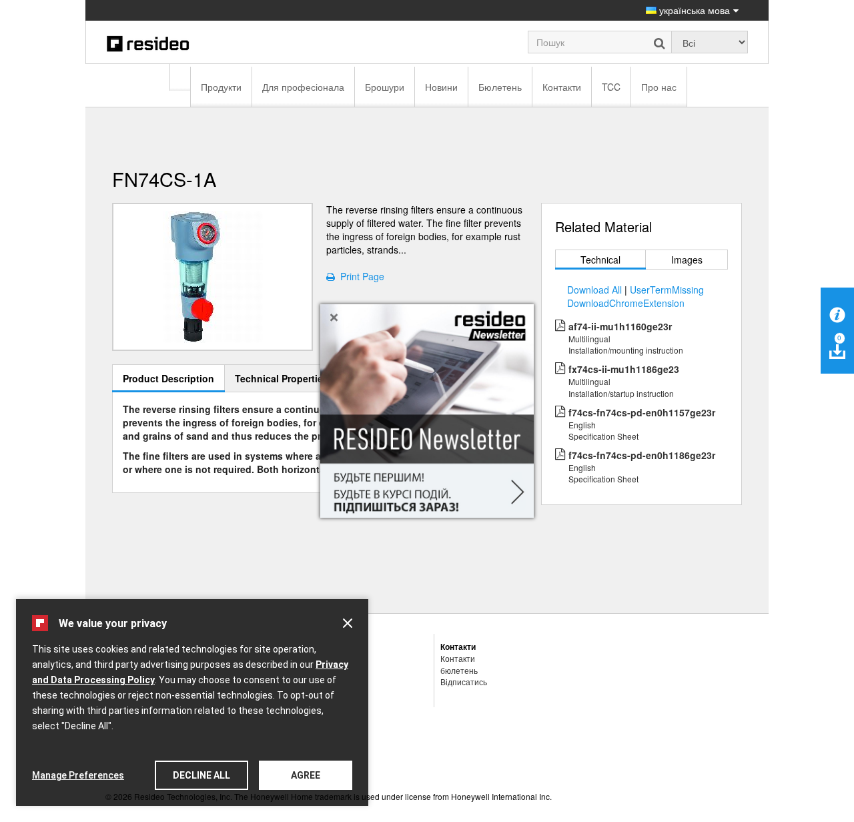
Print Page (359, 276)
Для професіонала (303, 86)
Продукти (221, 86)
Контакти (561, 86)
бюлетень (459, 670)
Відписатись (463, 681)
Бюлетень (500, 86)
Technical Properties (281, 378)
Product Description (168, 378)
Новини (441, 86)
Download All (594, 289)
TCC (611, 86)
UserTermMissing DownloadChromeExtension (635, 296)
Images (687, 259)
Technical (600, 259)
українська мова (693, 10)
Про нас (659, 86)
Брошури (384, 86)
